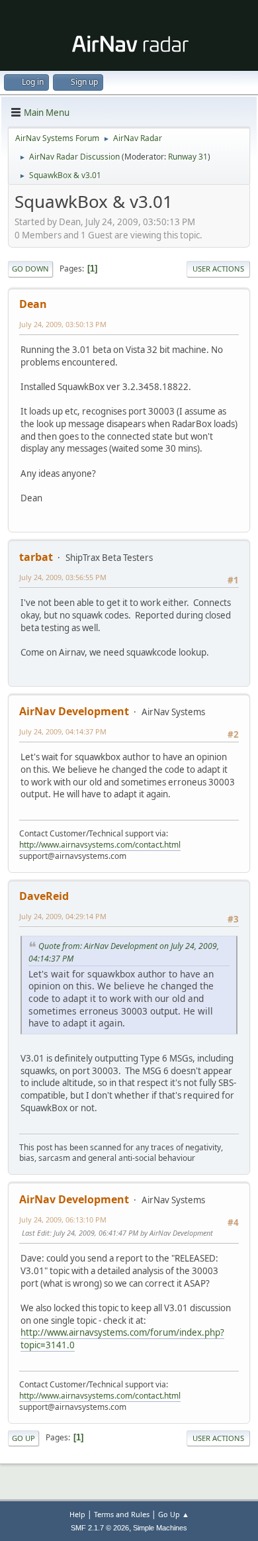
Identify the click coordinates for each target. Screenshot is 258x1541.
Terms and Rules (122, 1514)
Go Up (23, 1438)
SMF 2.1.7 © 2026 (100, 1528)
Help (77, 1514)
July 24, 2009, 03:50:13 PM (63, 324)
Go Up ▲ (173, 1514)
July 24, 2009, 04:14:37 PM (63, 731)
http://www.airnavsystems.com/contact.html (100, 844)
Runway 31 (188, 156)
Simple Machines (160, 1528)
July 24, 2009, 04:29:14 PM (63, 916)
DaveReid (44, 896)
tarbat (36, 557)
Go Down (30, 268)
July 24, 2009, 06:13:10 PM (63, 1219)
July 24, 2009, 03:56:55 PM (63, 577)
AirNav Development (74, 711)
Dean (33, 304)
